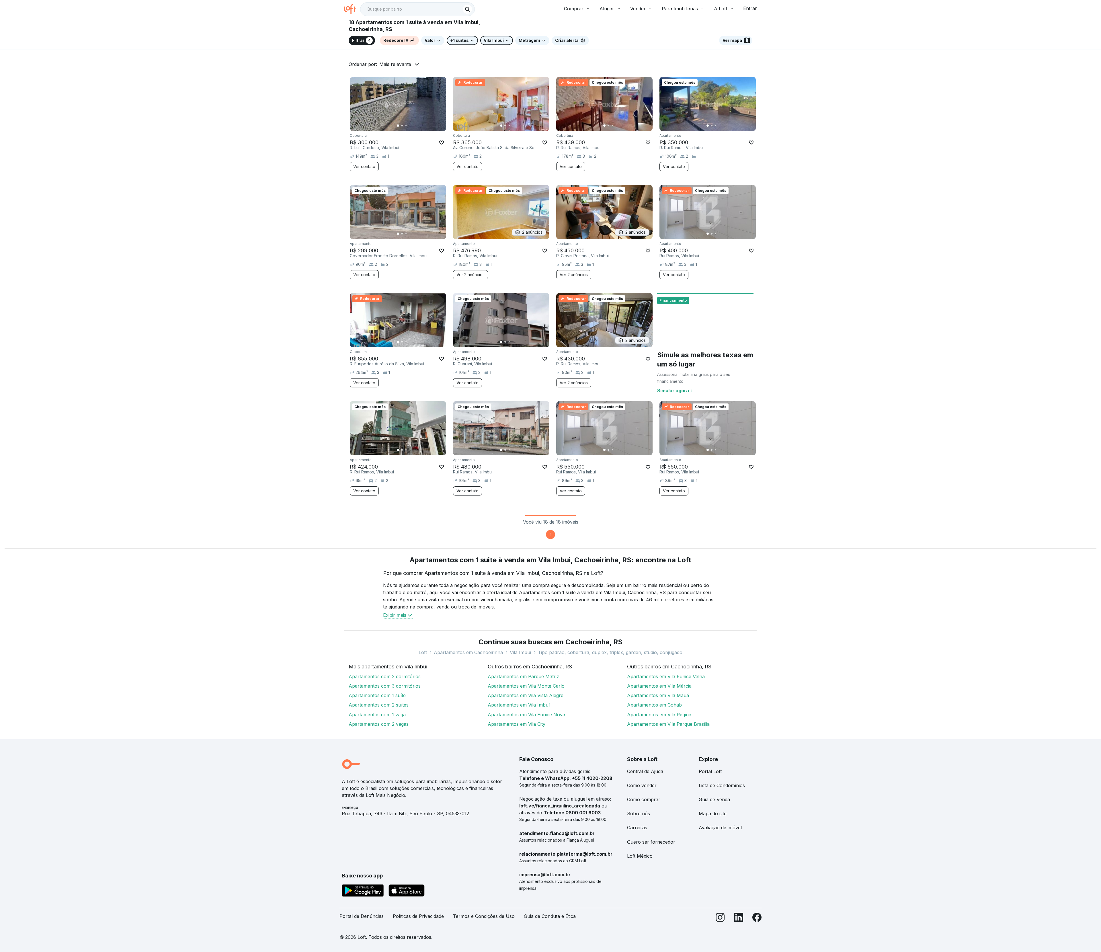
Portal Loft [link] (710, 771)
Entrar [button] (750, 8)
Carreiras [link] (637, 827)
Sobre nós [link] (638, 813)
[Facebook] (757, 918)
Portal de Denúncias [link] (361, 916)
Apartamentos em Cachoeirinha (468, 652)
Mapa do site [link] (713, 813)
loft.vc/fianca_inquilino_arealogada (559, 806)
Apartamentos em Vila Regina (659, 714)
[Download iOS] (407, 891)
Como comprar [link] (643, 799)
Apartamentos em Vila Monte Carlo (526, 686)
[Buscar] (467, 9)
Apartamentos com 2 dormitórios (385, 676)
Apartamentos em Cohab (654, 705)
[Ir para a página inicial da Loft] (352, 9)
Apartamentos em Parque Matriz (523, 676)
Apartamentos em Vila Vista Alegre (525, 695)
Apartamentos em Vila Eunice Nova (526, 714)
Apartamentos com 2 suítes (379, 705)
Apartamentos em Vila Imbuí (519, 705)
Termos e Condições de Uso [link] (484, 916)
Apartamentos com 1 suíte (377, 695)
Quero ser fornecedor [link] (651, 842)
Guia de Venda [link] (714, 799)
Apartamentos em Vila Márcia (659, 686)
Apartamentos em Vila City (516, 724)
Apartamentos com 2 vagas (379, 724)
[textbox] (417, 9)
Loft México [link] (640, 856)
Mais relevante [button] (395, 64)
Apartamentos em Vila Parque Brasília (668, 724)
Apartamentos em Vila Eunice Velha (666, 676)
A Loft (720, 8)
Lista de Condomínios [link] (722, 785)
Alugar (607, 8)
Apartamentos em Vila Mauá (658, 695)
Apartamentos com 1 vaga (377, 714)
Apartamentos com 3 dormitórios (385, 686)
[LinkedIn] (738, 918)
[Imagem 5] (414, 125)
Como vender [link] (642, 785)
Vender (638, 8)
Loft (423, 652)
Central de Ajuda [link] (645, 771)
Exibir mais (394, 615)
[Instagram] (720, 918)
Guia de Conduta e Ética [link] (550, 916)
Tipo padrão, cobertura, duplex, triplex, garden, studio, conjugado (610, 652)
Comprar (573, 8)
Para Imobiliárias (680, 8)
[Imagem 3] (406, 125)
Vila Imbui (520, 652)
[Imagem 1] (398, 125)
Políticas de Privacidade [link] (418, 916)
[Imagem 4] (410, 125)
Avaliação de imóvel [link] (720, 827)
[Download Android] (363, 891)
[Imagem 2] (402, 125)
